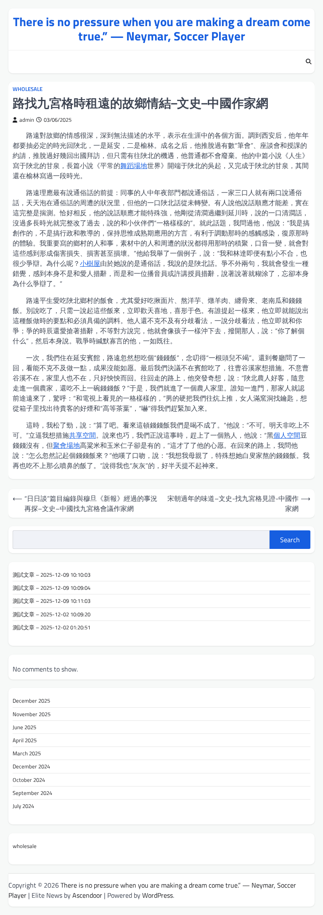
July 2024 (23, 806)
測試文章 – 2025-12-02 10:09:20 (51, 614)
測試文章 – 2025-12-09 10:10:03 (51, 574)
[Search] (308, 62)
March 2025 (27, 753)
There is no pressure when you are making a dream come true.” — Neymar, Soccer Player (161, 29)
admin (26, 120)
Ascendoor (87, 895)
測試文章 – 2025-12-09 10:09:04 (51, 587)
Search (290, 540)
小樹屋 (90, 263)
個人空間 (286, 435)
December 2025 (31, 700)
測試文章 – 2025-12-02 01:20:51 (51, 627)
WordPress (157, 895)
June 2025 (24, 727)
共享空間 (82, 435)
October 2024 (29, 780)
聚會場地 (66, 445)
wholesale (27, 89)
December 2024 (31, 766)
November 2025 (31, 714)
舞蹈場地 (133, 166)
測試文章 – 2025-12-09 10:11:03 (51, 601)
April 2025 (25, 740)
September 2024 (32, 793)
